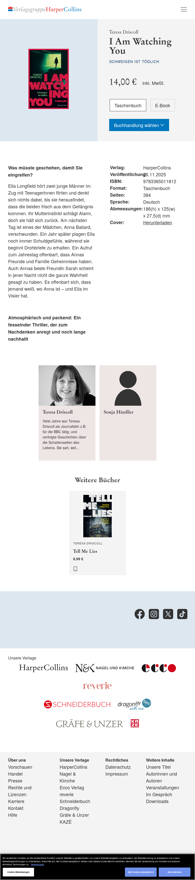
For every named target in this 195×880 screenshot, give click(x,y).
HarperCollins (73, 766)
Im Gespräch (159, 794)
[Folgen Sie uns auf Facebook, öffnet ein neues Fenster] (140, 614)
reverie (67, 794)
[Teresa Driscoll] (67, 413)
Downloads (157, 801)
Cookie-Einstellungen (18, 872)
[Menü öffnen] (184, 9)
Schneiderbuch (75, 801)
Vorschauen (20, 766)
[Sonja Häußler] (128, 413)
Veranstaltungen (162, 787)
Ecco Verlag (72, 787)
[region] (97, 867)
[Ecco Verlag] (159, 670)
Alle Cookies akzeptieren (141, 872)
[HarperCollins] (43, 670)
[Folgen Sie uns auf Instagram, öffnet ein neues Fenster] (154, 614)
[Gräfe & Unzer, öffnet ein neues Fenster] (89, 725)
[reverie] (97, 687)
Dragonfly (69, 808)
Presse (15, 780)
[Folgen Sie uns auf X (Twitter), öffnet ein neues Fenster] (168, 614)
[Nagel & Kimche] (104, 670)
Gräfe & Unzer (74, 814)
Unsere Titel (158, 766)
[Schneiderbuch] (77, 706)
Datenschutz (118, 766)
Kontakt (15, 808)
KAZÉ (66, 821)
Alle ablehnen (175, 872)
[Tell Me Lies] (97, 533)
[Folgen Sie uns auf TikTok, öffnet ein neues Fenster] (182, 614)
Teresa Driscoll (123, 32)
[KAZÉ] (135, 725)
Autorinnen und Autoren (161, 777)
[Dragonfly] (134, 708)
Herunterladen (157, 222)
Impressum (116, 773)
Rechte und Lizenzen (19, 790)
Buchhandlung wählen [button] (137, 125)
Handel (15, 773)
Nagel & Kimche (68, 777)
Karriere (16, 801)
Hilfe (12, 814)
